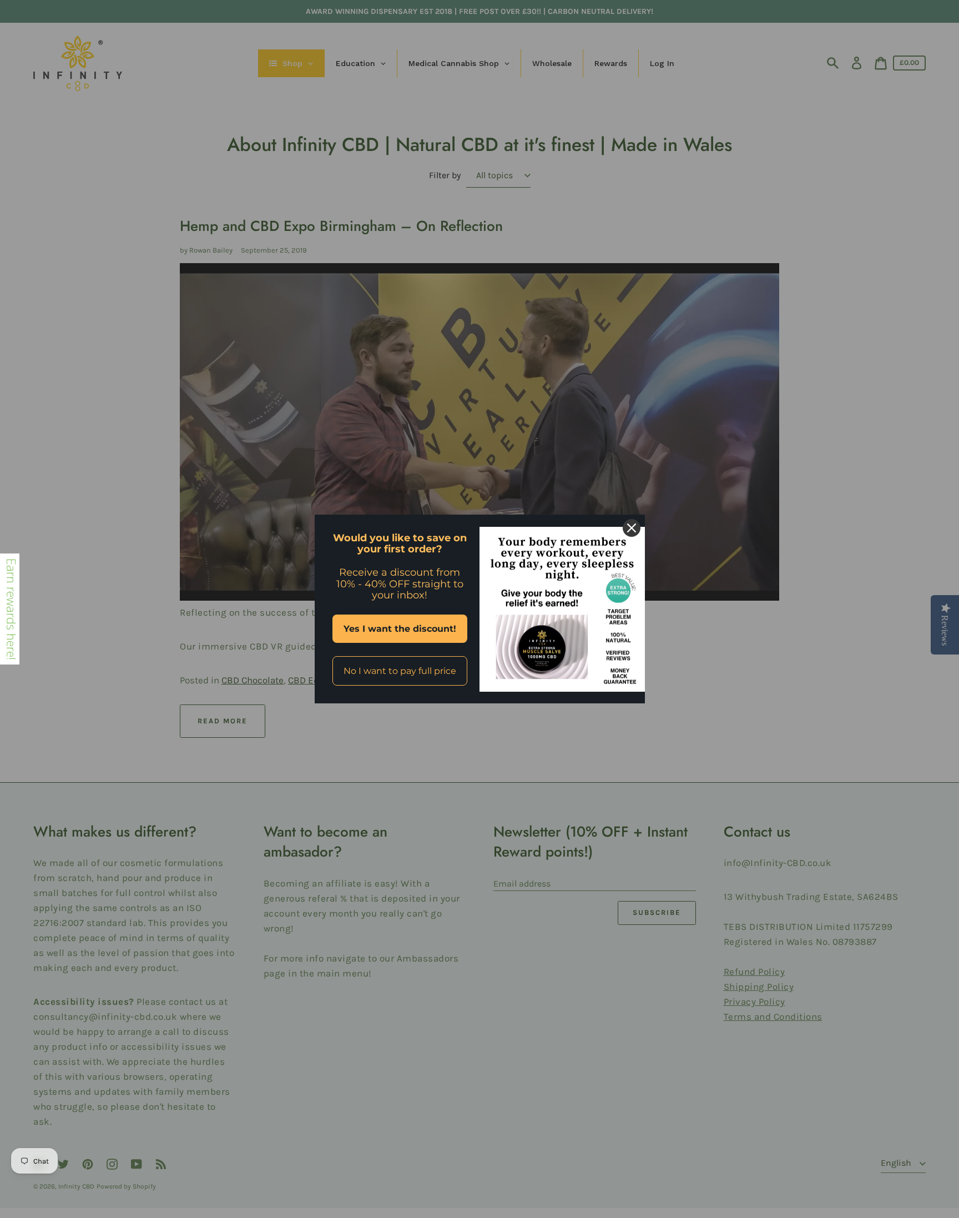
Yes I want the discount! (400, 628)
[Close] (631, 528)
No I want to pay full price (400, 671)
